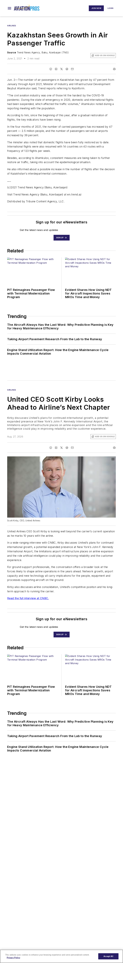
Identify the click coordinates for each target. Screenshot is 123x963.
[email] (72, 69)
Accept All (108, 956)
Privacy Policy (13, 958)
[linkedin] (56, 69)
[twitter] (61, 69)
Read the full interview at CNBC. (28, 598)
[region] (61, 956)
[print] (114, 69)
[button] (9, 8)
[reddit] (66, 69)
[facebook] (50, 69)
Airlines (11, 26)
